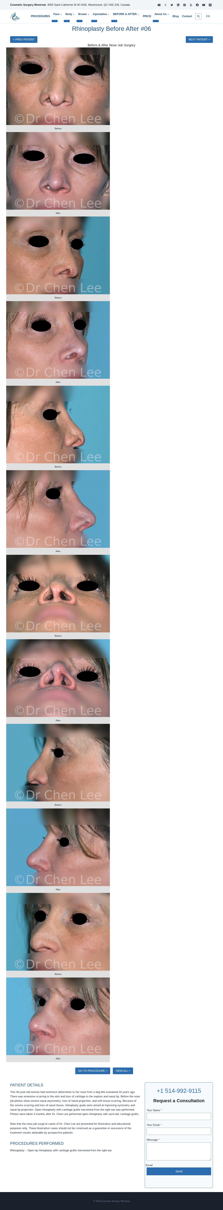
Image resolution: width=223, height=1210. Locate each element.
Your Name (154, 1110)
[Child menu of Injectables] (94, 21)
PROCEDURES (40, 16)
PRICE (147, 16)
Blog (176, 16)
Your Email (154, 1125)
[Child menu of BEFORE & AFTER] (114, 21)
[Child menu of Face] (55, 21)
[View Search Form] (198, 16)
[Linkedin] (178, 5)
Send (178, 1171)
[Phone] (165, 5)
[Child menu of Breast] (79, 21)
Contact (187, 16)
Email (149, 1165)
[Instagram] (210, 5)
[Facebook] (197, 5)
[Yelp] (191, 5)
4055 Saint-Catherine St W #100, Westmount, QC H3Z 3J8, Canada (88, 4)
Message (153, 1139)
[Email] (159, 5)
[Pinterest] (184, 5)
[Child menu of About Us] (156, 21)
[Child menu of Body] (67, 21)
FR (208, 16)
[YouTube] (204, 5)
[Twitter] (172, 5)
